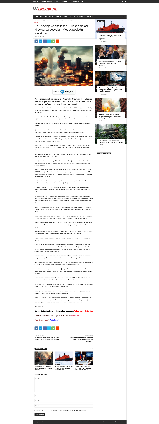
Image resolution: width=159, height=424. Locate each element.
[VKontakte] (125, 1)
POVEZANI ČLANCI (40, 348)
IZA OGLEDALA (63, 1)
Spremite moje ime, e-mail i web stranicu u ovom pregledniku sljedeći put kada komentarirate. (61, 410)
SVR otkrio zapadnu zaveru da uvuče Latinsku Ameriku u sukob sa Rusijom (111, 142)
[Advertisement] (93, 8)
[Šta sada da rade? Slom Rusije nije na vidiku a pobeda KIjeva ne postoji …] (111, 55)
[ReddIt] (57, 41)
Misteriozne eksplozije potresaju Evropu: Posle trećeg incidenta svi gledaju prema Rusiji (110, 116)
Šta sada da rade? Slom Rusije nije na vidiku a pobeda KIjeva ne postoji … (110, 63)
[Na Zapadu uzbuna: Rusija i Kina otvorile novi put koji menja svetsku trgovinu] (64, 358)
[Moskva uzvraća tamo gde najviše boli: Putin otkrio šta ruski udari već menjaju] (84, 358)
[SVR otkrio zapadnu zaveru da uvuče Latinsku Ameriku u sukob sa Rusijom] (111, 134)
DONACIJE (122, 422)
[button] (124, 17)
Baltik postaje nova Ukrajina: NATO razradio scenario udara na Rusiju (43, 368)
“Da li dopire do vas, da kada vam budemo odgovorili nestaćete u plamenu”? (81, 339)
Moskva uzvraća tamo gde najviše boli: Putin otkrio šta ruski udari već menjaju (83, 368)
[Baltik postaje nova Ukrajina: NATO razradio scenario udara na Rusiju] (44, 358)
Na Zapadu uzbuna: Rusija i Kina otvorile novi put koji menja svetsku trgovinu (64, 368)
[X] (49, 41)
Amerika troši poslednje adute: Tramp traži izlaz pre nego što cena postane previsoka (110, 89)
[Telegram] (122, 1)
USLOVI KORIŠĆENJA (78, 1)
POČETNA (43, 1)
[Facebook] (45, 41)
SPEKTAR (56, 1)
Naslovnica (37, 20)
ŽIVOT (70, 1)
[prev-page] (90, 349)
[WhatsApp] (53, 41)
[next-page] (92, 349)
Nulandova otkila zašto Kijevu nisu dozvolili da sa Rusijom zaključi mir (47, 338)
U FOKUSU (49, 1)
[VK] (36, 41)
